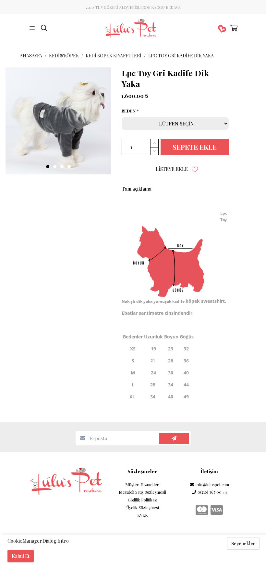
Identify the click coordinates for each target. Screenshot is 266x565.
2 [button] (54, 166)
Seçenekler (243, 543)
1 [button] (47, 166)
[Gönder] (174, 438)
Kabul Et (21, 556)
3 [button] (62, 166)
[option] (58, 120)
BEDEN (129, 110)
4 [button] (69, 166)
